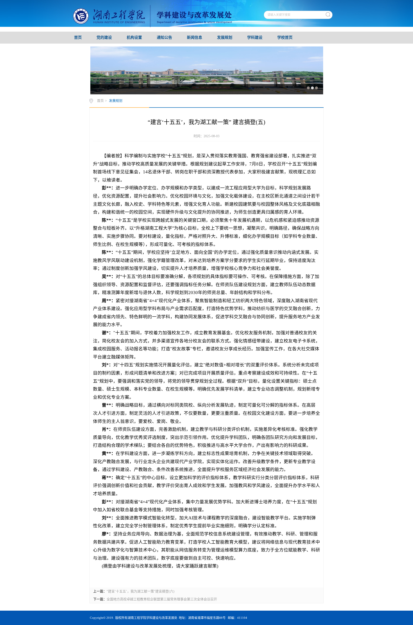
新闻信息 (194, 37)
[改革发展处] (159, 15)
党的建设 (104, 37)
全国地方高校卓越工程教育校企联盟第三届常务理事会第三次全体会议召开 (162, 599)
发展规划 (224, 37)
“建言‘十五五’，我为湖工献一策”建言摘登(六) (140, 591)
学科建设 (254, 37)
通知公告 (164, 37)
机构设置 (134, 37)
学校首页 (285, 37)
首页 (78, 37)
